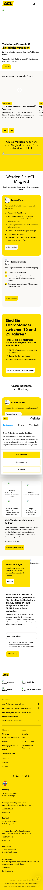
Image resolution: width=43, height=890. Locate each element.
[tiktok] (21, 776)
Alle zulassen (21, 454)
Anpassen (20, 462)
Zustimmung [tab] (8, 425)
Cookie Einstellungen (11, 883)
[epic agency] (39, 886)
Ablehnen (21, 469)
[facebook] (13, 776)
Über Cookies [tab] (34, 425)
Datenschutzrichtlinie (15, 646)
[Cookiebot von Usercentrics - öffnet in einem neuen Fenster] (30, 418)
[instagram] (25, 776)
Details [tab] (21, 425)
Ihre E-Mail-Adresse (14, 636)
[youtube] (29, 776)
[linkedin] (17, 776)
